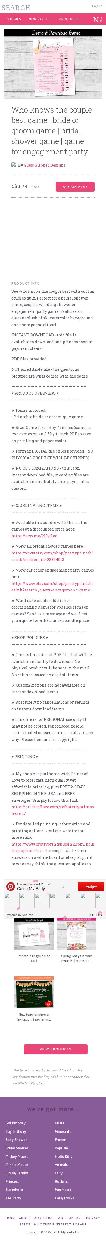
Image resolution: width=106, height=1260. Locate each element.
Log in (97, 6)
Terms (25, 1224)
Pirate (60, 1123)
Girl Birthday (15, 1123)
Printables (69, 19)
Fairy (59, 1173)
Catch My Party (53, 6)
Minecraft (63, 1131)
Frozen (60, 1139)
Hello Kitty (64, 1156)
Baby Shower (16, 1139)
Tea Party (13, 1198)
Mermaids (63, 1189)
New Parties (40, 19)
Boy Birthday (15, 1131)
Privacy (93, 1218)
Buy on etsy (75, 187)
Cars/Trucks (64, 1198)
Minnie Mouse (16, 1164)
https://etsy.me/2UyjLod (34, 535)
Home (11, 1218)
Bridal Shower (16, 1148)
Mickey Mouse (17, 1156)
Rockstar (62, 1181)
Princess (12, 1181)
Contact (74, 1218)
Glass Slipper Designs (45, 165)
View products (56, 1049)
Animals (61, 1164)
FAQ (60, 1218)
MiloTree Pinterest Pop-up (60, 1224)
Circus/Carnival (17, 1173)
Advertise (43, 1218)
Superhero (14, 1189)
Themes (14, 19)
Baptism (61, 1148)
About (25, 1218)
